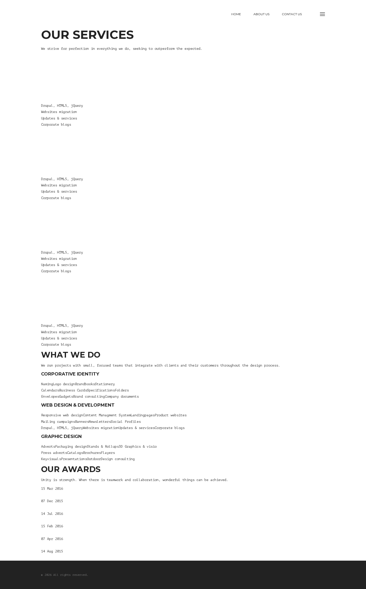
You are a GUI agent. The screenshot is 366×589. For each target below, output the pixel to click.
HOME (236, 14)
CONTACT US (292, 14)
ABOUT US (261, 14)
